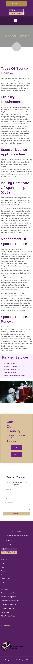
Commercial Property (8, 604)
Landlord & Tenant (7, 608)
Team (3, 571)
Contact (3, 582)
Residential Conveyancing (10, 600)
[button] (15, 20)
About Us (4, 567)
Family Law (5, 612)
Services (4, 575)
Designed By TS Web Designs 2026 (16, 660)
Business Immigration (8, 597)
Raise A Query (6, 578)
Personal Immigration (8, 593)
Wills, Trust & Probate (8, 616)
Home (3, 563)
